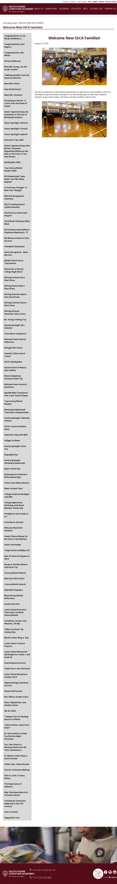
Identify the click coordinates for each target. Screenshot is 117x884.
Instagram (110, 872)
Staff (79, 1)
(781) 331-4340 (45, 877)
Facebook (105, 872)
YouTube (114, 872)
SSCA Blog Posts (10, 23)
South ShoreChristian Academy (21, 8)
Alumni (84, 1)
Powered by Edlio (110, 877)
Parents (65, 1)
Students (73, 1)
